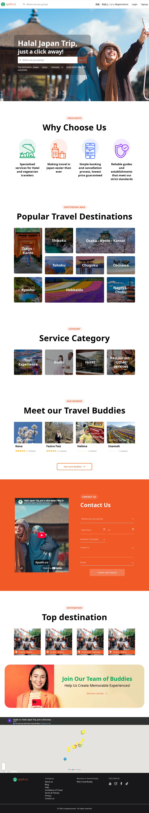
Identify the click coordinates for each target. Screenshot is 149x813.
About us (49, 782)
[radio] (16, 451)
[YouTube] (110, 783)
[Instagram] (115, 783)
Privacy (48, 796)
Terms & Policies (52, 793)
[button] (27, 642)
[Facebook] (121, 783)
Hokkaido (55, 67)
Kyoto (44, 67)
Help (47, 787)
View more (28, 438)
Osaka (36, 67)
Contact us (49, 798)
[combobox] (26, 4)
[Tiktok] (126, 783)
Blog (47, 784)
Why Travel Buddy (84, 782)
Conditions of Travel (54, 790)
